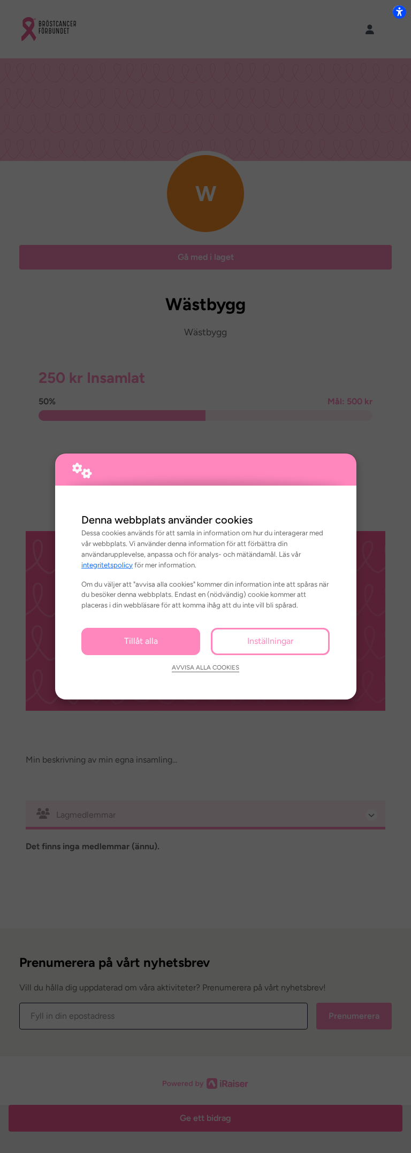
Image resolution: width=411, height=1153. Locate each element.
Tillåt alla (141, 641)
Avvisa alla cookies (205, 667)
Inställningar (270, 641)
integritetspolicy (107, 564)
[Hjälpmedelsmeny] (399, 11)
